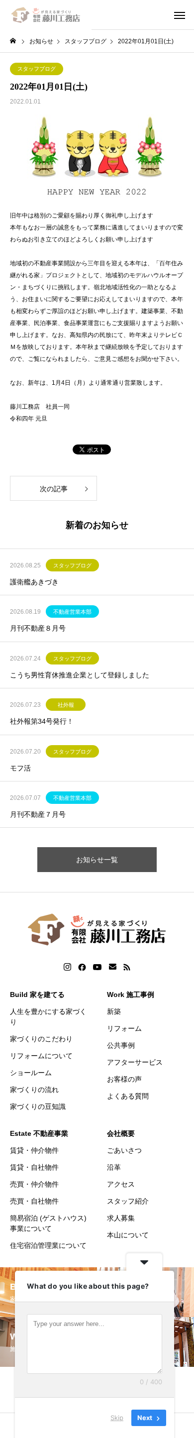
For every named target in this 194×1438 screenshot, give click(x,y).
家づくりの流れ (34, 1090)
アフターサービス (135, 1062)
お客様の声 (124, 1079)
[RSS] (126, 967)
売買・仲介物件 (34, 1184)
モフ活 (20, 768)
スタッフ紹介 (128, 1201)
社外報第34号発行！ (42, 721)
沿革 (114, 1167)
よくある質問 (128, 1096)
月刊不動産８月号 (38, 628)
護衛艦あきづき (34, 582)
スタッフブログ (36, 69)
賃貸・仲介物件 (34, 1150)
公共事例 (121, 1045)
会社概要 (121, 1133)
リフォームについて (41, 1056)
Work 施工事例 (130, 994)
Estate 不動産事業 (39, 1133)
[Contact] (112, 967)
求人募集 (121, 1218)
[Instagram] (67, 967)
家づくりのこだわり (41, 1039)
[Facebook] (82, 967)
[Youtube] (97, 967)
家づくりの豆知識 (38, 1106)
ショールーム (31, 1073)
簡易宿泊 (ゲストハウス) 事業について (48, 1223)
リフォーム (124, 1028)
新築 (114, 1011)
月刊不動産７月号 (38, 814)
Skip (116, 1418)
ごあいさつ (124, 1150)
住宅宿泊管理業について (48, 1245)
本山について (128, 1235)
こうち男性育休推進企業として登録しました (79, 675)
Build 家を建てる (37, 994)
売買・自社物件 (34, 1201)
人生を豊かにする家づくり (48, 1016)
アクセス (121, 1184)
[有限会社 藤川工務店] (46, 15)
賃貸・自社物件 (34, 1167)
